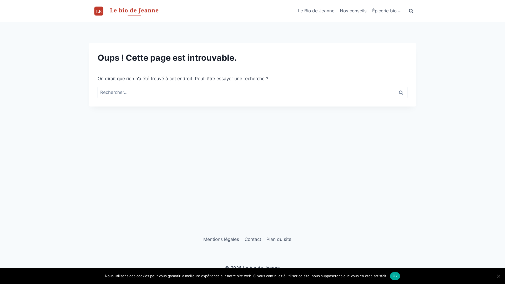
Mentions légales (221, 239)
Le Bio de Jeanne (316, 10)
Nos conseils (353, 10)
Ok (395, 276)
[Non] (498, 276)
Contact (253, 239)
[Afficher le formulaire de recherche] (411, 11)
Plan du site (278, 239)
